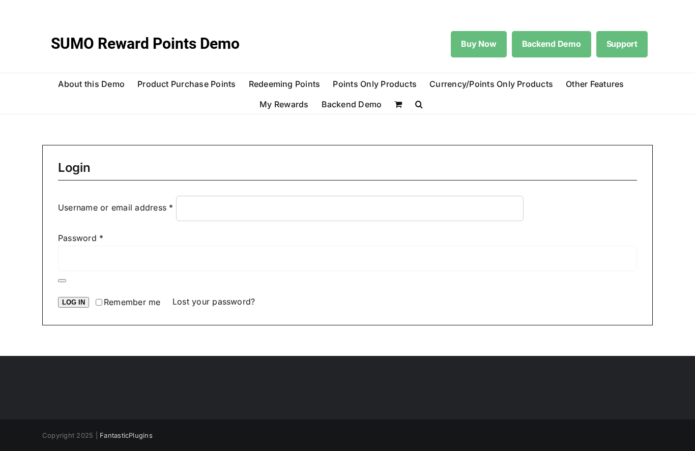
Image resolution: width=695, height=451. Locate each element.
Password (80, 238)
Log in (73, 302)
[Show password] (62, 280)
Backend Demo (551, 44)
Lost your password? (213, 301)
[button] (419, 104)
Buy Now (478, 44)
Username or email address (115, 208)
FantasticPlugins (126, 435)
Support (622, 44)
